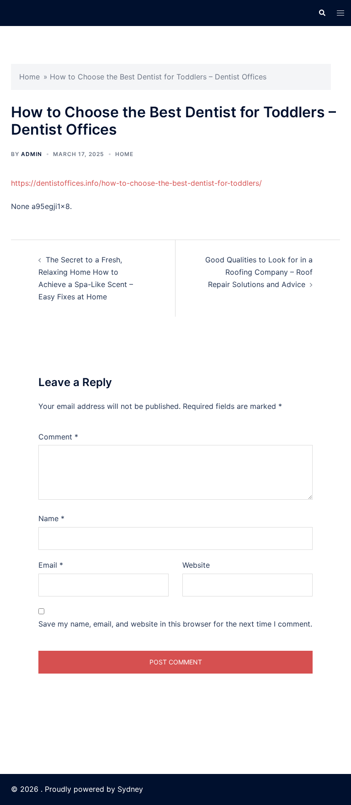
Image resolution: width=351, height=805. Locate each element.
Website (196, 565)
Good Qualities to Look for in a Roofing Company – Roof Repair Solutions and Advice (259, 272)
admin (31, 154)
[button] (321, 12)
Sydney (130, 789)
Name (51, 518)
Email (50, 565)
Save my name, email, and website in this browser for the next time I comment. (175, 623)
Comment (58, 436)
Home (29, 76)
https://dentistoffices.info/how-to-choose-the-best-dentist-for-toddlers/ (136, 183)
